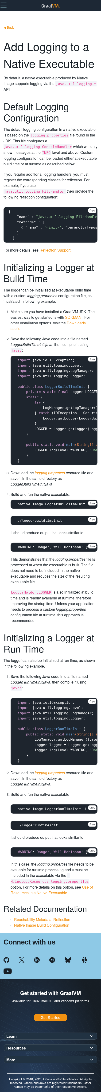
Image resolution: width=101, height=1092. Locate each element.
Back (9, 27)
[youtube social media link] (8, 970)
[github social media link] (6, 959)
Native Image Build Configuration (41, 925)
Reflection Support (54, 250)
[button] (3, 4)
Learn (11, 1036)
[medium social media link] (52, 959)
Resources (16, 1048)
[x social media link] (21, 959)
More (10, 1059)
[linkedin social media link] (37, 959)
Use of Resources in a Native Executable (52, 889)
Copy (92, 210)
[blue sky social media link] (68, 959)
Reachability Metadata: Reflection (42, 919)
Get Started (51, 1017)
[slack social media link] (84, 959)
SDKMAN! (73, 317)
